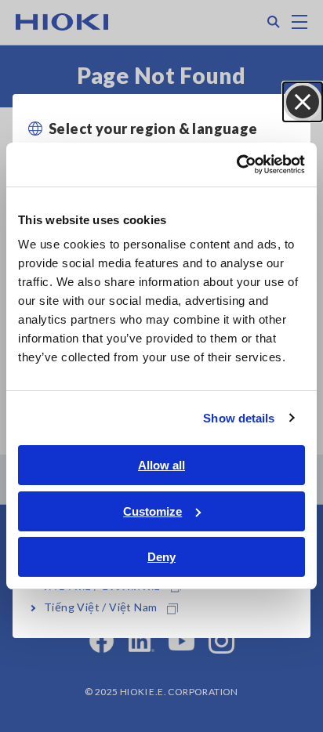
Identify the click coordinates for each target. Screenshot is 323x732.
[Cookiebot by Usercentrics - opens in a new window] (236, 164)
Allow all (161, 465)
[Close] (302, 101)
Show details (238, 418)
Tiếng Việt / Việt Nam (100, 607)
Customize (152, 511)
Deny (161, 556)
